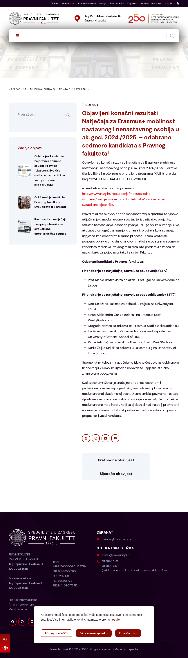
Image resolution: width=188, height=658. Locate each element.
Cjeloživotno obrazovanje (92, 3)
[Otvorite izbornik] (17, 35)
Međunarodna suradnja (49, 89)
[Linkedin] (32, 622)
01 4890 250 (110, 561)
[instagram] (22, 622)
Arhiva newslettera (21, 604)
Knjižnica (132, 3)
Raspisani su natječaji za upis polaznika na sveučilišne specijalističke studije (50, 226)
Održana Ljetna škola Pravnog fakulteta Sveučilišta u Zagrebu (50, 202)
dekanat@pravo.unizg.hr (116, 539)
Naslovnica (18, 89)
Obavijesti (79, 89)
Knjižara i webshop (151, 3)
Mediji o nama (18, 609)
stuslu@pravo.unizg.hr (115, 555)
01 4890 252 (110, 566)
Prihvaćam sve (128, 633)
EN (171, 3)
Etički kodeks (117, 3)
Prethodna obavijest (116, 460)
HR (166, 3)
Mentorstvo (68, 3)
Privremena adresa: (25, 583)
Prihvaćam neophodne (93, 633)
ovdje (116, 619)
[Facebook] (13, 622)
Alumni (54, 3)
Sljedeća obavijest (116, 473)
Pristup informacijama (23, 600)
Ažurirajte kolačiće (56, 633)
